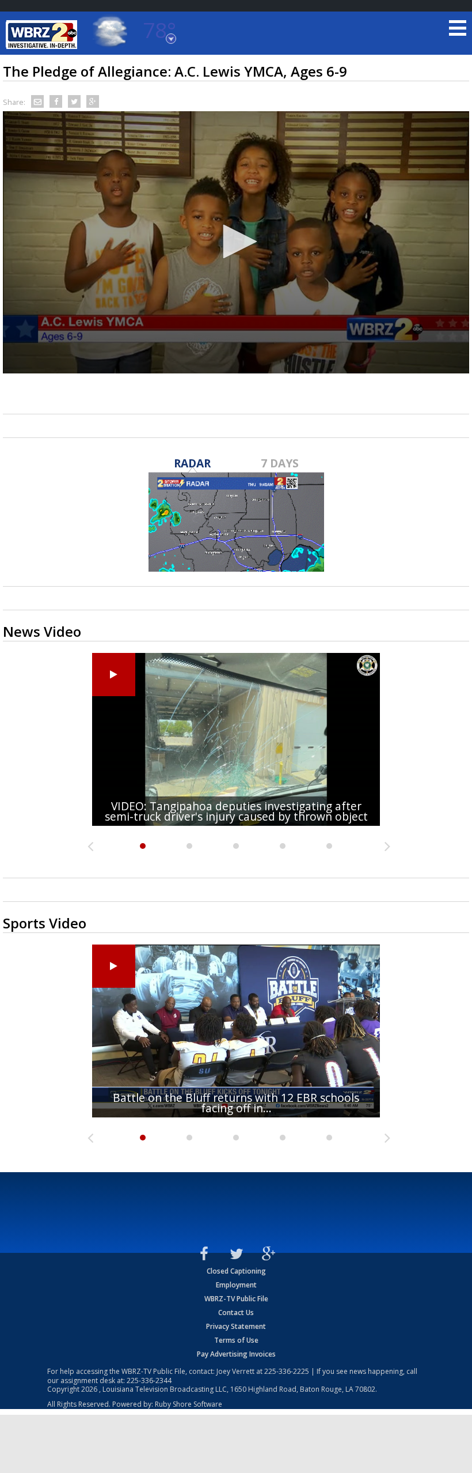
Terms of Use (236, 1340)
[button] (236, 241)
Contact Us (236, 1312)
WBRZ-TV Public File (236, 1299)
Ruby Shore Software (188, 1404)
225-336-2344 (149, 1380)
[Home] (43, 34)
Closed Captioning (236, 1271)
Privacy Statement (236, 1326)
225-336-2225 (286, 1371)
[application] (236, 242)
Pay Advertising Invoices (236, 1354)
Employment (236, 1285)
